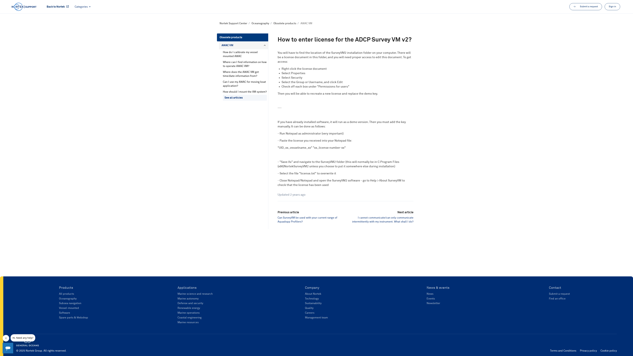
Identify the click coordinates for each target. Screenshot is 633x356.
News (430, 294)
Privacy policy (588, 350)
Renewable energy (189, 308)
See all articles (234, 97)
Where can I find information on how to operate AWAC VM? (245, 64)
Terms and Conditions (563, 350)
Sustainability (313, 303)
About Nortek (313, 294)
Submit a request (559, 294)
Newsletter (433, 303)
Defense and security (190, 303)
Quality (309, 308)
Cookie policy (609, 350)
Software (64, 313)
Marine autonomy (188, 298)
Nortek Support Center (233, 23)
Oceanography (260, 23)
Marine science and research (195, 294)
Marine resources (188, 322)
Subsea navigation (70, 303)
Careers (309, 313)
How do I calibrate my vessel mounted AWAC (240, 54)
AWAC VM (306, 23)
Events (431, 298)
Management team (316, 317)
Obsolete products (284, 23)
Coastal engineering (190, 317)
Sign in (612, 6)
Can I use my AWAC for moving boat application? (244, 84)
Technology (312, 298)
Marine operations (189, 313)
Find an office (557, 298)
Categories (81, 6)
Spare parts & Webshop (73, 317)
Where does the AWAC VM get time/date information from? (241, 74)
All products (66, 294)
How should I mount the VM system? (245, 91)
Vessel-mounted (69, 308)
